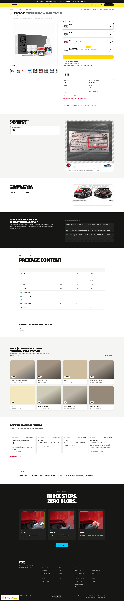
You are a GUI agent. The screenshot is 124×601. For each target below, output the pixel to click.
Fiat (23, 9)
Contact (77, 587)
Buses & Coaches (46, 581)
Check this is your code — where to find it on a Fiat (75, 98)
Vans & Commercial (46, 576)
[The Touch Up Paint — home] (13, 5)
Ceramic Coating (42, 5)
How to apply (62, 5)
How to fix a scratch (79, 573)
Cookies (93, 581)
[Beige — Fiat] (18, 71)
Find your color (108, 5)
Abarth (22, 329)
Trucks (43, 579)
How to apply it (66, 101)
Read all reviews (14, 456)
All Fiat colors (108, 355)
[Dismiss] (111, 1)
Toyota (60, 570)
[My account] (97, 4)
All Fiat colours (23, 475)
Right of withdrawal (96, 570)
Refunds (94, 576)
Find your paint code (52, 5)
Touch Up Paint (32, 5)
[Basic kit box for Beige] (12, 71)
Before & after (78, 581)
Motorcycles (45, 570)
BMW (60, 568)
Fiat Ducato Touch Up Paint (36, 475)
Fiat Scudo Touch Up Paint (51, 475)
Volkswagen (61, 565)
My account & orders (80, 565)
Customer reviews (72, 5)
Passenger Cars (45, 568)
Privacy (93, 579)
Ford (60, 576)
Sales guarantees (79, 584)
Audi (60, 579)
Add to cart (88, 57)
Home (11, 9)
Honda (60, 573)
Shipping (94, 573)
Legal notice (94, 565)
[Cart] (101, 4)
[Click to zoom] (33, 44)
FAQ (79, 5)
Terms (93, 568)
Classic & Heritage (46, 573)
